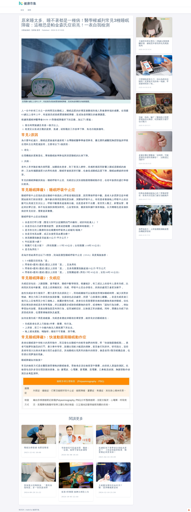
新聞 (29, 10)
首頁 (22, 10)
